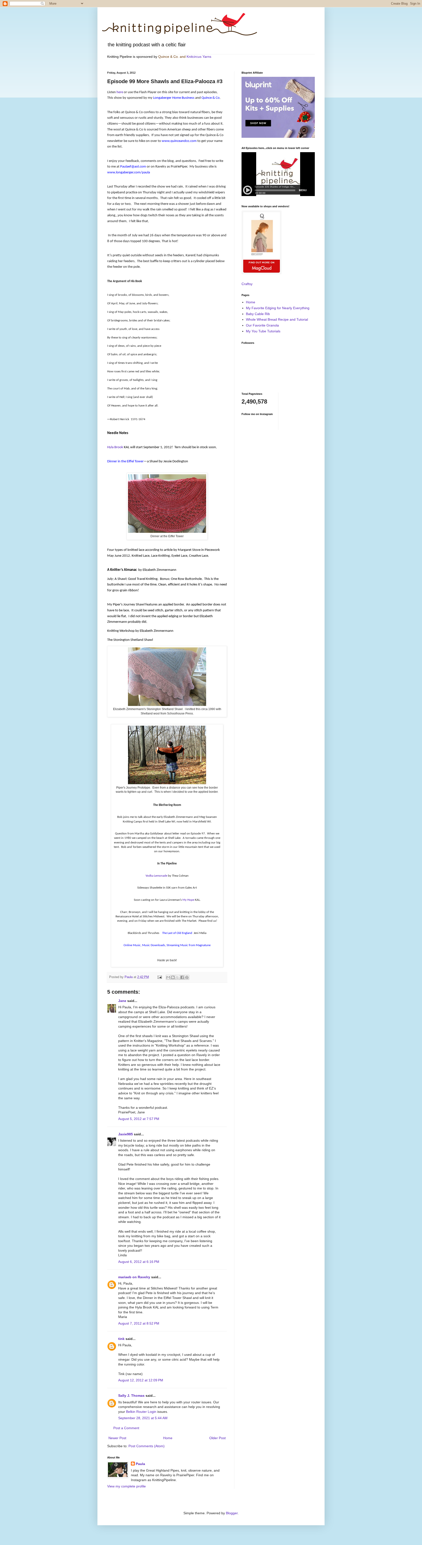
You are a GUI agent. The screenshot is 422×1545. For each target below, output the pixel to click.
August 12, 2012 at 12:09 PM (140, 1380)
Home (167, 1438)
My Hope (188, 899)
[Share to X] (177, 977)
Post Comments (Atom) (146, 1446)
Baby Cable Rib (258, 314)
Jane (122, 1001)
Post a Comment (126, 1428)
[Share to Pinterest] (186, 977)
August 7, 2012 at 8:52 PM (138, 1323)
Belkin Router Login (141, 1412)
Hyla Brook (115, 447)
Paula (140, 1464)
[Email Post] (159, 977)
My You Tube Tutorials (263, 331)
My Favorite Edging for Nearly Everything (277, 308)
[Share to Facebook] (182, 977)
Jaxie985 (125, 1134)
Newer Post (117, 1438)
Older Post (217, 1438)
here (119, 92)
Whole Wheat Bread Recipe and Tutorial (277, 319)
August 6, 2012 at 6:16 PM (138, 1262)
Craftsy (247, 284)
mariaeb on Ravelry (134, 1277)
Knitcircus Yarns (199, 57)
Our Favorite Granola (262, 325)
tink (121, 1339)
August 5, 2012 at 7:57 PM (138, 1119)
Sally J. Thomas (131, 1395)
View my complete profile (126, 1486)
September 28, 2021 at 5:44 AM (143, 1418)
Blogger (232, 1513)
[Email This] (168, 977)
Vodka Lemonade (156, 875)
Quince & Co (168, 57)
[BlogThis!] (172, 977)
